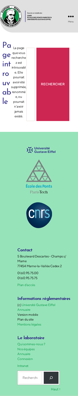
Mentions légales (29, 324)
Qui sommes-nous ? (31, 344)
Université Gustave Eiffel (38, 305)
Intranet (22, 366)
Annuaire (23, 309)
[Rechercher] (51, 378)
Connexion (25, 359)
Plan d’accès (26, 285)
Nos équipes (26, 349)
